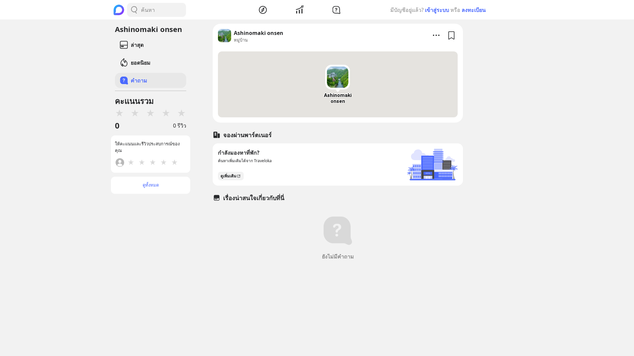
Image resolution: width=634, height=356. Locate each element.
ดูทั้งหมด (151, 185)
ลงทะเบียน (474, 10)
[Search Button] (134, 10)
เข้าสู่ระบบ (437, 10)
